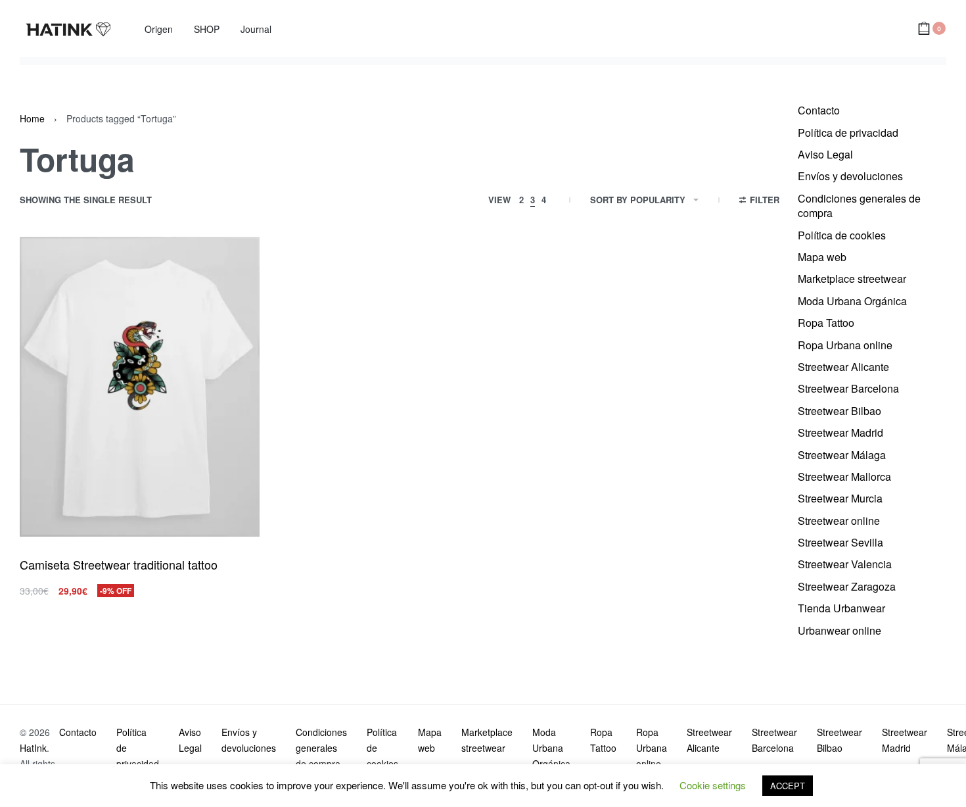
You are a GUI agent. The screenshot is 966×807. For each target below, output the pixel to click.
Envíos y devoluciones (850, 175)
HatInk (33, 747)
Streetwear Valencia (845, 564)
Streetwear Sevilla (840, 542)
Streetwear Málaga (842, 454)
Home (32, 118)
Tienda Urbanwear (841, 608)
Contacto (819, 110)
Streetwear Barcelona (848, 388)
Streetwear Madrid (840, 432)
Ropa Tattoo (826, 322)
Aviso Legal (825, 154)
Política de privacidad (848, 132)
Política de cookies (842, 235)
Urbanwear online (839, 630)
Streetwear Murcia (840, 498)
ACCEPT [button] (787, 785)
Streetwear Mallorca (844, 476)
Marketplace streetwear (852, 278)
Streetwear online (839, 520)
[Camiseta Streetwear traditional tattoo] (140, 387)
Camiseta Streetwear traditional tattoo (119, 564)
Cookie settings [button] (712, 785)
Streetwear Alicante (843, 366)
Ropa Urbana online (845, 345)
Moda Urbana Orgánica (852, 300)
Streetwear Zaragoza (847, 586)
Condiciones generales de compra (859, 205)
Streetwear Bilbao (839, 410)
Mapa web (822, 256)
